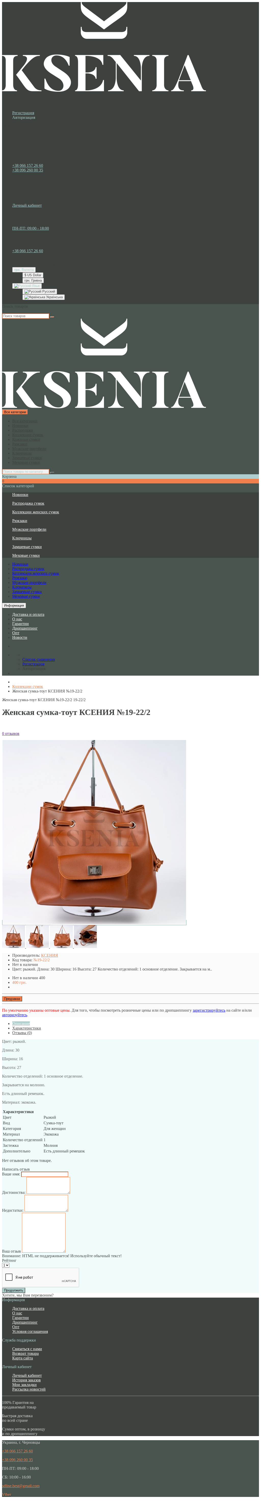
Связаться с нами (27, 1349)
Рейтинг (9, 1260)
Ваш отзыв (11, 1251)
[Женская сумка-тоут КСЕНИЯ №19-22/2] (94, 922)
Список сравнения (38, 214)
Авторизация (23, 117)
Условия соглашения (30, 1331)
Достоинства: (13, 1192)
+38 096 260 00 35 (27, 170)
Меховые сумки (26, 462)
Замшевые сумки (27, 458)
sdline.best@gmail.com (21, 1486)
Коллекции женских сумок (35, 512)
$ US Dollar (32, 275)
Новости (19, 637)
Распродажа (22, 430)
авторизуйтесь (14, 1015)
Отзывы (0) (22, 1033)
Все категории (24, 421)
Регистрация (23, 113)
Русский (48, 291)
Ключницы (22, 453)
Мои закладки (24, 1384)
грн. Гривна (33, 280)
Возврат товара (25, 1353)
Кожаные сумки (26, 439)
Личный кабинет (27, 1375)
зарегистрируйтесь (209, 1010)
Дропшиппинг (25, 628)
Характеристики (26, 1028)
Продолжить (13, 1290)
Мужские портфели (29, 448)
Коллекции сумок (27, 435)
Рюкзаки (19, 444)
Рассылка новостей (29, 1389)
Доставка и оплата (28, 614)
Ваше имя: (11, 1174)
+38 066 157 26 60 (27, 165)
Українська (54, 297)
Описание (21, 1023)
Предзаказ (12, 999)
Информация (14, 605)
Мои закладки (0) (37, 210)
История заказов (26, 1380)
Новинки (20, 425)
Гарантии (20, 623)
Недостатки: (12, 1210)
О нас (17, 619)
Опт (15, 633)
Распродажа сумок (28, 503)
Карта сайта (22, 1358)
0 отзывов (10, 733)
